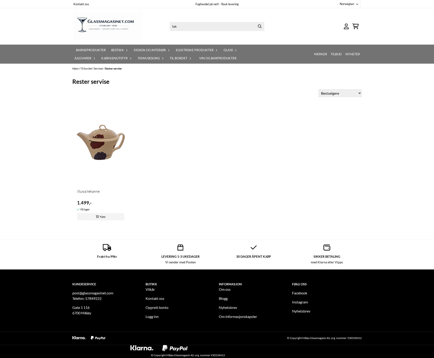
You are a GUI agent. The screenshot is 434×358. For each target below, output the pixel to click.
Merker (320, 54)
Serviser (99, 68)
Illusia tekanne (88, 191)
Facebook (299, 293)
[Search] (259, 26)
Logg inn (152, 316)
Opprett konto (157, 307)
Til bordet (86, 68)
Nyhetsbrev (228, 307)
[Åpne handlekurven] (356, 26)
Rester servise (113, 68)
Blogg (223, 298)
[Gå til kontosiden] (346, 26)
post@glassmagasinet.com (92, 293)
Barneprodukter (91, 50)
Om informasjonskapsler (238, 316)
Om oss (225, 289)
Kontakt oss (81, 4)
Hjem (75, 68)
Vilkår (150, 289)
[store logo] (107, 26)
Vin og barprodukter (217, 58)
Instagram (300, 302)
